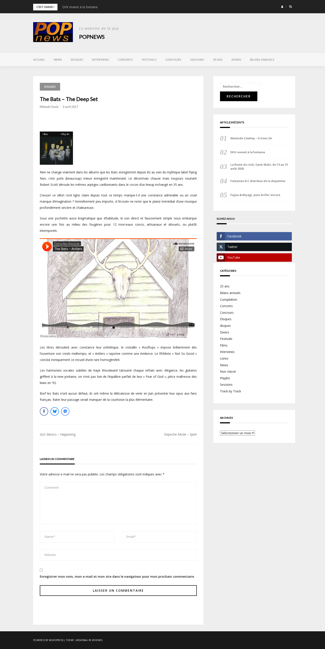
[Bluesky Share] (54, 411)
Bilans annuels (262, 60)
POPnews (92, 36)
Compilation (228, 299)
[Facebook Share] (44, 411)
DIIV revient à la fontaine (80, 7)
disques (225, 326)
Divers (236, 60)
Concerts (125, 60)
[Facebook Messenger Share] (65, 411)
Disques (77, 60)
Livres (224, 358)
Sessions (197, 60)
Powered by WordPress (48, 640)
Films (224, 345)
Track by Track (230, 391)
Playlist (225, 378)
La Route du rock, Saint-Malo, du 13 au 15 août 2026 (259, 166)
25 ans (218, 60)
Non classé (228, 371)
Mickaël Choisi (49, 106)
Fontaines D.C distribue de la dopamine (257, 181)
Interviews (100, 60)
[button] (282, 6)
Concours (173, 60)
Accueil (39, 60)
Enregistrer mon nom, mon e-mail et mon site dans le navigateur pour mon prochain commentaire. (117, 576)
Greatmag (81, 640)
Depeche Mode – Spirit (180, 434)
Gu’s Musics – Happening (57, 434)
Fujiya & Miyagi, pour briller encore (255, 195)
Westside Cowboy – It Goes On (251, 138)
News (58, 60)
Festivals (149, 60)
